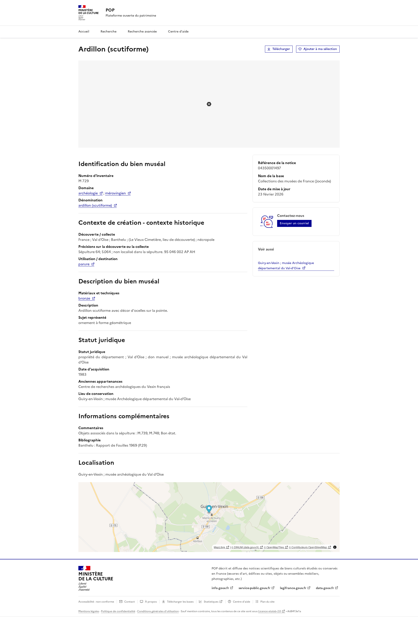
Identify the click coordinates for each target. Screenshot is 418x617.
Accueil (83, 31)
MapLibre (219, 547)
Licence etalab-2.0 (269, 611)
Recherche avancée (142, 31)
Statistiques (211, 602)
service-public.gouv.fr (254, 588)
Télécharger (281, 49)
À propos (151, 602)
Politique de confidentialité (118, 611)
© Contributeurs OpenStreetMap (308, 547)
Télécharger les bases (180, 602)
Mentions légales (88, 611)
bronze (84, 298)
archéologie (88, 193)
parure (83, 264)
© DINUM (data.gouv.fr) (245, 547)
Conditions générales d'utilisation (158, 611)
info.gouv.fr (220, 588)
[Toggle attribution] (334, 547)
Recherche (108, 31)
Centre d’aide (241, 602)
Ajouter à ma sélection (320, 49)
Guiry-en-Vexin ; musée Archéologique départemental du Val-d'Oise (286, 266)
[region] (209, 517)
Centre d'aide (178, 31)
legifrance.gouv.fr (293, 588)
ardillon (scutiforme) (95, 205)
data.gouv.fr (325, 588)
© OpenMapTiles (274, 547)
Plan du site (267, 602)
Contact (129, 602)
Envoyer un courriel (294, 223)
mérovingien (115, 193)
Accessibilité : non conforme (96, 602)
